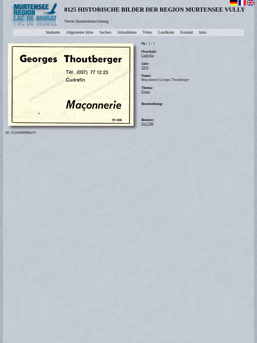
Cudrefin (147, 56)
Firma (145, 92)
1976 (144, 68)
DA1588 (147, 124)
